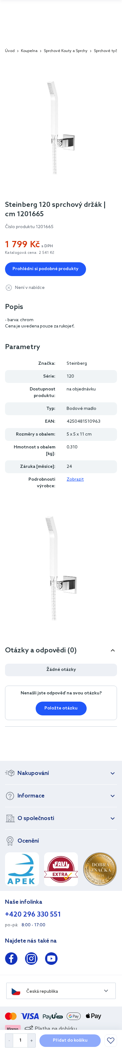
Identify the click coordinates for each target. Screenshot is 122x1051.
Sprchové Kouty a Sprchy (66, 51)
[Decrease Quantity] (9, 1040)
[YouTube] (51, 959)
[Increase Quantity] (32, 1040)
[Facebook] (11, 959)
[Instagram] (31, 959)
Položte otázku (61, 708)
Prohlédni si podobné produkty (46, 269)
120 (70, 376)
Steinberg (77, 363)
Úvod (10, 51)
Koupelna (29, 51)
